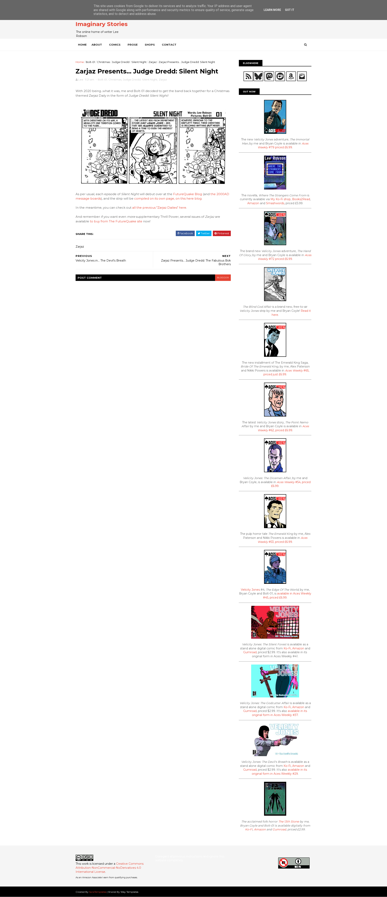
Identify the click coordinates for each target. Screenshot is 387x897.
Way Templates (129, 891)
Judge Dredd (120, 62)
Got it (289, 10)
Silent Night (139, 62)
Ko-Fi (287, 707)
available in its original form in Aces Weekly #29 (279, 772)
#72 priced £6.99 (284, 257)
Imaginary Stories (102, 24)
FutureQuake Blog (187, 194)
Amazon (253, 203)
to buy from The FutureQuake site (116, 221)
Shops (150, 44)
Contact (169, 44)
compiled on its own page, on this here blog (168, 198)
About (97, 44)
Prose (133, 44)
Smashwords (275, 203)
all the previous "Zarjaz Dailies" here (159, 207)
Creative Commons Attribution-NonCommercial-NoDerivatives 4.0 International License (110, 867)
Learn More (272, 10)
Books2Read (301, 199)
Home (82, 44)
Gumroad (250, 652)
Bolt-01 (90, 62)
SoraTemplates (97, 891)
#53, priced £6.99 (282, 540)
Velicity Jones (250, 589)
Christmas (103, 62)
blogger (223, 277)
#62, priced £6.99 (283, 428)
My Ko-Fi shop (280, 199)
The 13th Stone (288, 821)
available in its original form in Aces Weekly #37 (279, 713)
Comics (115, 44)
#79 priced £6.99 (283, 145)
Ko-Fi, (288, 648)
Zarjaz (153, 62)
